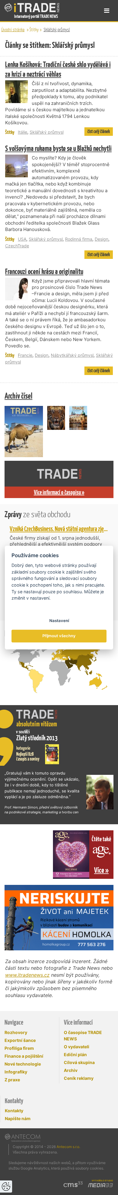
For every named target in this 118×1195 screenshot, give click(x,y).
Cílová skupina (79, 1062)
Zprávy (37, 514)
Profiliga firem (19, 1048)
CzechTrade (17, 245)
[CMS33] (73, 1184)
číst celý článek (98, 131)
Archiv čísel (18, 395)
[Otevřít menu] (106, 11)
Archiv (70, 1070)
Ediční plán (75, 1054)
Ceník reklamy (78, 1078)
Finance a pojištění (24, 1056)
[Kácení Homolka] (59, 917)
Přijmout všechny (59, 636)
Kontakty (14, 1110)
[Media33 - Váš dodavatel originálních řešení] (100, 1185)
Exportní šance (20, 1040)
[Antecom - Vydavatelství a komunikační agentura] (23, 1137)
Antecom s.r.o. (68, 1146)
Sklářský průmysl (57, 29)
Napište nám (18, 1118)
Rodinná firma (78, 239)
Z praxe (12, 1079)
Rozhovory (16, 1032)
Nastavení (59, 620)
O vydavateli (76, 1046)
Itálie (22, 132)
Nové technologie (23, 1063)
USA (22, 239)
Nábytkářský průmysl (72, 355)
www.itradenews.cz (27, 975)
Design (101, 239)
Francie (25, 355)
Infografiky (16, 1071)
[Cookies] (6, 1186)
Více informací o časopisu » (59, 492)
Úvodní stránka (13, 29)
